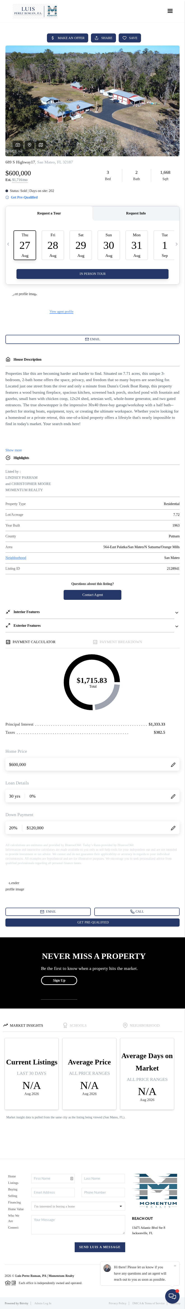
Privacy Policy (118, 1303)
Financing (14, 1202)
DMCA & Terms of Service (148, 1303)
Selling (12, 1196)
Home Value (16, 1209)
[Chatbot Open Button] (172, 1296)
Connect (13, 1227)
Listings (13, 1183)
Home (12, 1176)
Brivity (24, 1303)
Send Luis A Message (100, 1247)
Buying (12, 1189)
